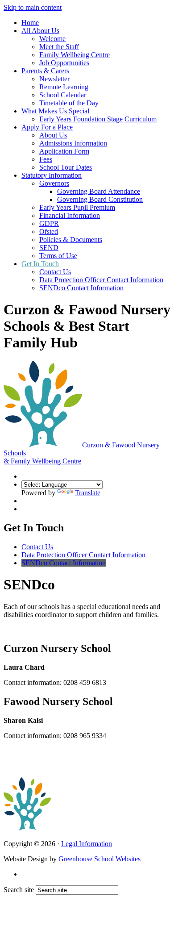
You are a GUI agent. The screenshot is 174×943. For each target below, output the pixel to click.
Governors (54, 183)
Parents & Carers (45, 71)
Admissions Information (73, 143)
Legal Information (86, 843)
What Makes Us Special (55, 111)
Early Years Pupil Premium (77, 207)
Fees (45, 159)
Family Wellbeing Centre (74, 54)
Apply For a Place (47, 127)
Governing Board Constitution (100, 199)
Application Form (64, 151)
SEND (48, 247)
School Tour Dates (65, 167)
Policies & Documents (70, 239)
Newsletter (54, 79)
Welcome (52, 38)
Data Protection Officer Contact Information (101, 280)
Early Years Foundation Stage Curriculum (98, 119)
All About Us (40, 30)
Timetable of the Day (69, 103)
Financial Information (69, 215)
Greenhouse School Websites (99, 859)
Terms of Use (58, 255)
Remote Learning (63, 87)
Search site (19, 889)
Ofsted (48, 231)
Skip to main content (33, 7)
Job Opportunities (64, 63)
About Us (53, 135)
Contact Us (55, 271)
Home (30, 22)
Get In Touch (40, 263)
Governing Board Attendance (98, 191)
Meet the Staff (59, 46)
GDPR (49, 223)
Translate (87, 493)
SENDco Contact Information (81, 288)
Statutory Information (51, 175)
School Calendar (62, 95)
